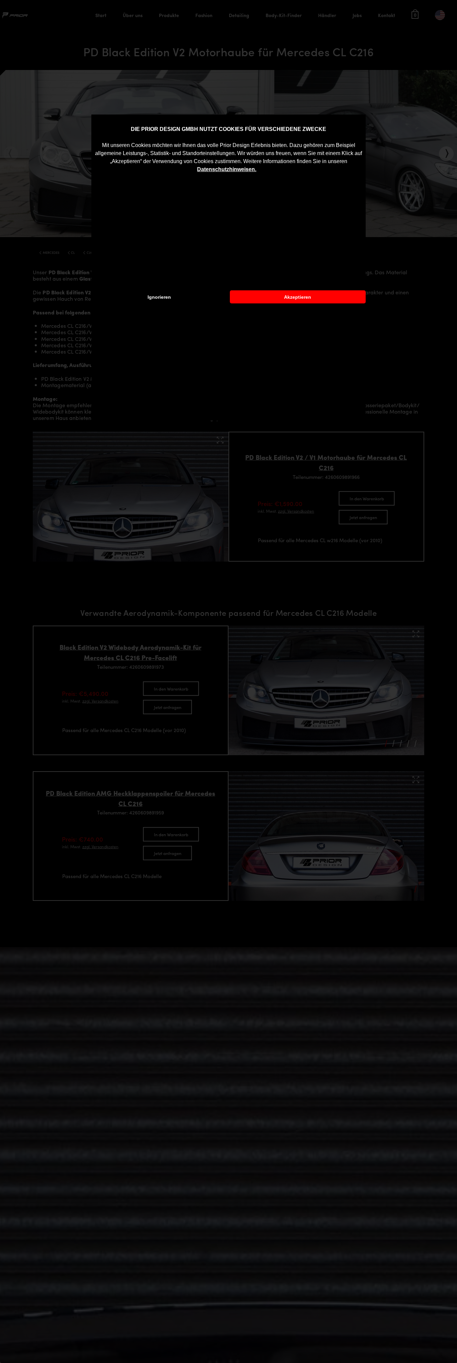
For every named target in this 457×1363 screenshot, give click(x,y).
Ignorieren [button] (159, 297)
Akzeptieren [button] (297, 297)
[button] (259, 170)
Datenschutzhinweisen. (226, 169)
